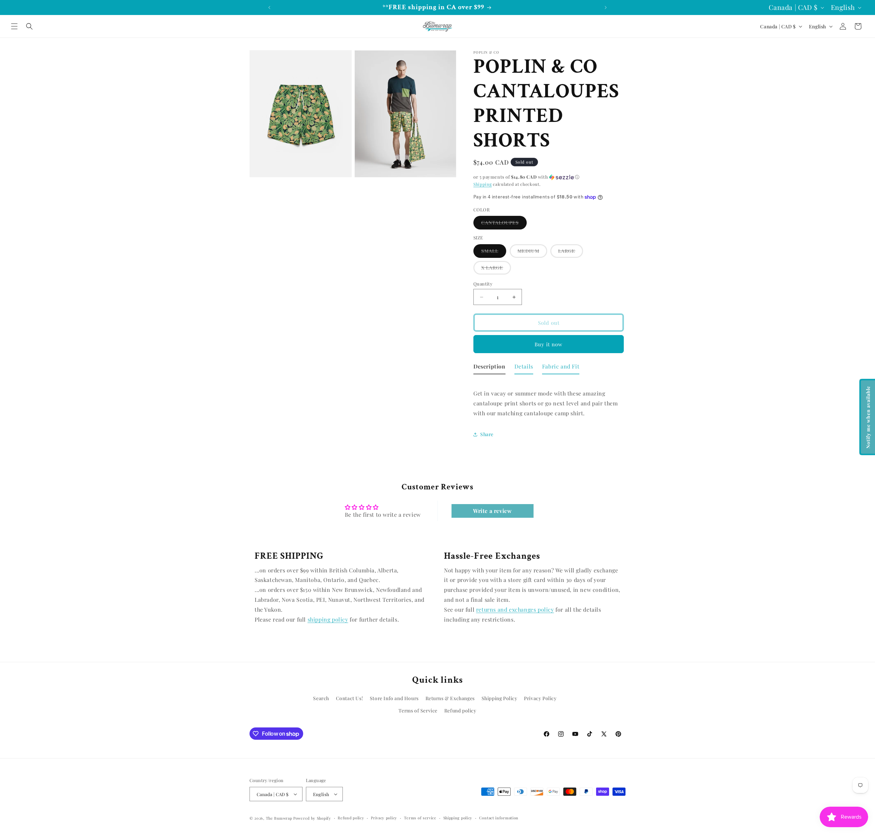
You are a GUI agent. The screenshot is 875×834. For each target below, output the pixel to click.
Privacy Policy (540, 698)
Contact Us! (349, 698)
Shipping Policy (499, 698)
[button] (14, 26)
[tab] (489, 368)
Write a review (492, 510)
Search (321, 698)
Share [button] (487, 434)
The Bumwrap (279, 818)
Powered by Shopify (312, 818)
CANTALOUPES (504, 224)
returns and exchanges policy (515, 609)
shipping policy (328, 619)
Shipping (482, 184)
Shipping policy (458, 817)
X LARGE (496, 269)
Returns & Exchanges (450, 698)
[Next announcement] (605, 7)
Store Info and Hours (394, 698)
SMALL (493, 252)
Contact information (499, 817)
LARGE (570, 252)
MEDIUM (532, 252)
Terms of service (420, 817)
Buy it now (549, 344)
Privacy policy (384, 817)
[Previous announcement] (269, 7)
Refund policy (460, 710)
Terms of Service (418, 710)
